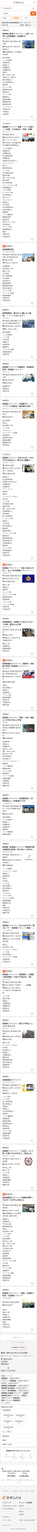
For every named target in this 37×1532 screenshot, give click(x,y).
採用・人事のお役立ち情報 (27, 1520)
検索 (33, 13)
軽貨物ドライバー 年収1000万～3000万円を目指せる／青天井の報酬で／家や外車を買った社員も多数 (18, 460)
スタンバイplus (6, 1520)
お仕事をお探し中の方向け (9, 1506)
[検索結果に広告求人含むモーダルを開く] (7, 25)
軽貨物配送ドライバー (11, 1080)
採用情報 (21, 1514)
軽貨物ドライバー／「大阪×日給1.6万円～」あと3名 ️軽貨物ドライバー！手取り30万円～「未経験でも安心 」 (18, 570)
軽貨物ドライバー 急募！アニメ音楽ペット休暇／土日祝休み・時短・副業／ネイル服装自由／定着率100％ (18, 129)
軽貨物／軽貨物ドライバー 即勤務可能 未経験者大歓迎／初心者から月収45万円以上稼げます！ (18, 849)
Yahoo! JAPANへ (7, 1525)
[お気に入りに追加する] (32, 117)
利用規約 (21, 1506)
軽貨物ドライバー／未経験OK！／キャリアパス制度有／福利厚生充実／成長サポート (18, 406)
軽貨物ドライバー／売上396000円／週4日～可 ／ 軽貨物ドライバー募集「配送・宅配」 (18, 927)
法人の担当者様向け (8, 1508)
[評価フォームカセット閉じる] (33, 1450)
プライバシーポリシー (25, 1508)
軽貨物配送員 (8, 249)
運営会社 (21, 1511)
